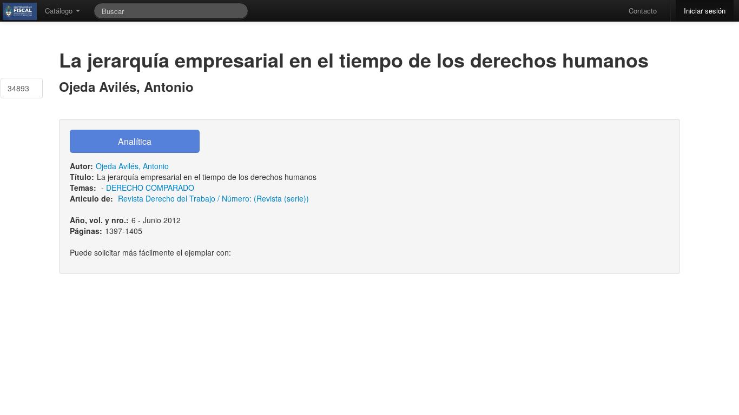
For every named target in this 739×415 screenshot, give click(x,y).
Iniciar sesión (704, 10)
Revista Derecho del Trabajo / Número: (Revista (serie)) (213, 198)
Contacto (643, 10)
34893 (18, 88)
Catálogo (60, 10)
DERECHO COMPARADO (150, 187)
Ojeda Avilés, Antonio (132, 165)
